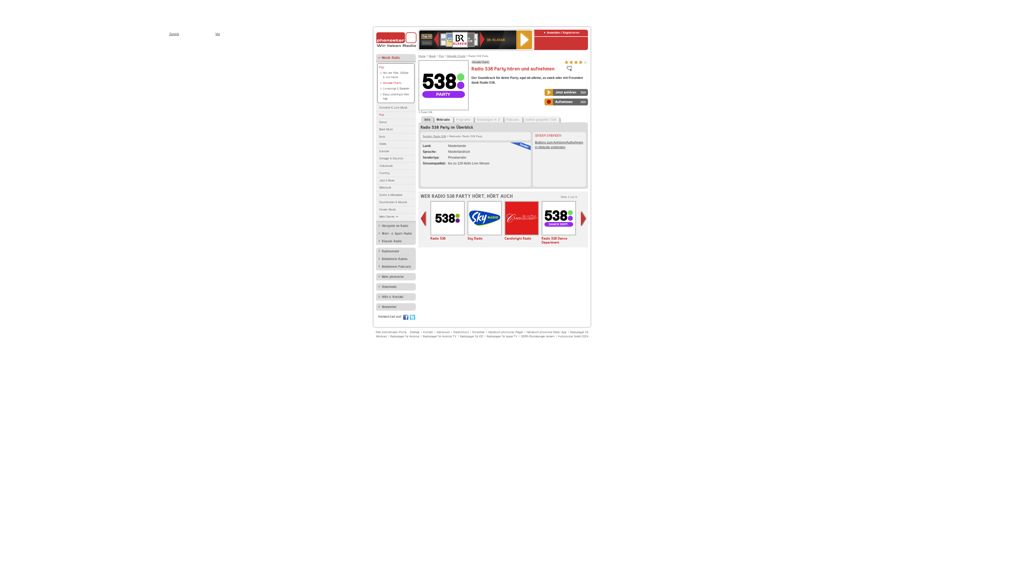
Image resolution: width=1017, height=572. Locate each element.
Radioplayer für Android (404, 336)
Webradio (443, 120)
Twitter (412, 317)
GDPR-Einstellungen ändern (538, 336)
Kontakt (428, 332)
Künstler (384, 151)
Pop (381, 67)
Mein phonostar (393, 277)
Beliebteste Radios (395, 259)
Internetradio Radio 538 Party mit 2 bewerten (571, 62)
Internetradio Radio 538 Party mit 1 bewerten (566, 62)
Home (422, 56)
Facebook (405, 317)
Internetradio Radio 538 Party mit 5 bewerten (585, 62)
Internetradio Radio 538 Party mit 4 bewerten (580, 62)
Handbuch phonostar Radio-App (547, 332)
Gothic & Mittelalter (391, 195)
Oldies (382, 144)
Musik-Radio (391, 58)
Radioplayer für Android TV (439, 336)
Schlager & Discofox (391, 158)
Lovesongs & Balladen (396, 88)
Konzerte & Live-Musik (393, 107)
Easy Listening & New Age (396, 97)
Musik (432, 56)
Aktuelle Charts (392, 83)
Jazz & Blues (387, 180)
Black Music (386, 129)
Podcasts (512, 120)
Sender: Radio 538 (434, 136)
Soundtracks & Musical (393, 202)
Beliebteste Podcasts (396, 267)
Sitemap (415, 332)
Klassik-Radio (392, 241)
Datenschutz (461, 332)
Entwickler (478, 332)
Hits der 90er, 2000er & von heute (396, 75)
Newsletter (389, 307)
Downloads (389, 287)
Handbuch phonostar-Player (505, 332)
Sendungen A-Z (488, 120)
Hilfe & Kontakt (392, 297)
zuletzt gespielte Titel (540, 120)
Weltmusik (385, 187)
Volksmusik (386, 166)
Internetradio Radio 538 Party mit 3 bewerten (576, 62)
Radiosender (390, 251)
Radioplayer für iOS (471, 336)
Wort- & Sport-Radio (397, 233)
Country (384, 173)
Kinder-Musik (387, 209)
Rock (382, 136)
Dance (383, 122)
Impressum (443, 332)
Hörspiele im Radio (395, 226)
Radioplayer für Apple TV (502, 336)
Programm (463, 120)
